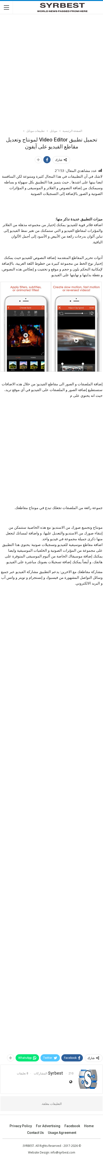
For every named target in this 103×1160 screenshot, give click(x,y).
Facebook (72, 1126)
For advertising (48, 1126)
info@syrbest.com (63, 1152)
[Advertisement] (51, 69)
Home (89, 1126)
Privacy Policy (21, 1126)
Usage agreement (62, 1133)
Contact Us (35, 1133)
